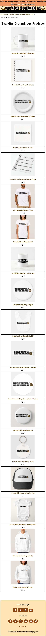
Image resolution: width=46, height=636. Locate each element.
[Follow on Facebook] (10, 621)
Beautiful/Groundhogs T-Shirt (23, 210)
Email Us (23, 627)
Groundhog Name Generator (23, 4)
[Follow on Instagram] (20, 621)
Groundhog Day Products (26, 14)
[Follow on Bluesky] (35, 621)
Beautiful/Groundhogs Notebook (23, 85)
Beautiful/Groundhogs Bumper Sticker (23, 367)
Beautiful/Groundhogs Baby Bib (22, 336)
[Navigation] (2, 11)
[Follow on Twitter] (15, 621)
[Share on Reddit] (25, 610)
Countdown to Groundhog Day (9, 14)
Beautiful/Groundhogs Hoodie (23, 556)
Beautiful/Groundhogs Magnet (23, 305)
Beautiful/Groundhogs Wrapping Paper (23, 179)
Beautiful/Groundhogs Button (23, 430)
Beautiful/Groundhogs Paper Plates (23, 116)
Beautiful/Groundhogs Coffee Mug (23, 53)
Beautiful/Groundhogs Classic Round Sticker (23, 399)
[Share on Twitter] (20, 610)
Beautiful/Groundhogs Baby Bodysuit (22, 524)
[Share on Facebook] (15, 610)
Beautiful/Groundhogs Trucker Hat (23, 493)
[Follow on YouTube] (26, 621)
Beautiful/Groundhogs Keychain (23, 461)
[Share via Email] (31, 610)
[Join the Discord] (31, 621)
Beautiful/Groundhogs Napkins (23, 148)
